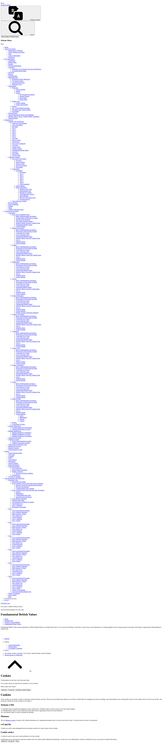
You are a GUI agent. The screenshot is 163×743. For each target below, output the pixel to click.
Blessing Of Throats (26, 192)
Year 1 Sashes (16, 520)
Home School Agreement (19, 470)
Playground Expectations (27, 94)
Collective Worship (14, 157)
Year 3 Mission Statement (19, 539)
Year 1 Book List (17, 515)
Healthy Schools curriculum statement (27, 312)
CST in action (16, 155)
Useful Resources (17, 544)
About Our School (10, 49)
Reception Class (13, 480)
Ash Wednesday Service (27, 194)
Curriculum (11, 213)
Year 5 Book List (17, 570)
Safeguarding (12, 86)
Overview (15, 138)
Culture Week (16, 147)
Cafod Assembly (25, 184)
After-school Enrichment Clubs (17, 444)
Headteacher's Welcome (15, 50)
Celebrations (16, 169)
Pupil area (15, 88)
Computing (15, 331)
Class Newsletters (17, 125)
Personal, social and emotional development (29, 485)
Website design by (13, 655)
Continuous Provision (14, 438)
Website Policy (12, 647)
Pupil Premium (12, 76)
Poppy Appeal (16, 140)
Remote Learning (13, 448)
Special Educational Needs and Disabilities (21, 115)
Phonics (14, 422)
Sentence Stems (20, 241)
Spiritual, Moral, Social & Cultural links (28, 289)
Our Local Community (19, 143)
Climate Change (17, 148)
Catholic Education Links (15, 209)
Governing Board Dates (19, 71)
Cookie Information (14, 645)
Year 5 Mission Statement (19, 566)
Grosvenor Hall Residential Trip (21, 592)
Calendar (11, 456)
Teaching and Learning (11, 211)
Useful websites (20, 89)
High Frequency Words (19, 514)
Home (6, 47)
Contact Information (14, 55)
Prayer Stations (20, 162)
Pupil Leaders (12, 595)
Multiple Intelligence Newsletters (22, 436)
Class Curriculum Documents (21, 510)
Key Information (9, 59)
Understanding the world (23, 495)
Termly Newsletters (14, 593)
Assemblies (19, 170)
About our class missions (19, 123)
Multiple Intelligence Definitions (21, 433)
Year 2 (14, 130)
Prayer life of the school (19, 159)
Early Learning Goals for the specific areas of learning (28, 490)
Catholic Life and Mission (16, 121)
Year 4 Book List (17, 556)
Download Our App (11, 598)
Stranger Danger (24, 96)
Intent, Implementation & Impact (25, 384)
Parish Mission (24, 196)
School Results (12, 113)
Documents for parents (19, 482)
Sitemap (7, 638)
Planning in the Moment (23, 219)
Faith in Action (20, 164)
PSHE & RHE (16, 399)
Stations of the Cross (26, 189)
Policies (10, 74)
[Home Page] (5, 603)
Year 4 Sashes (16, 561)
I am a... (18, 240)
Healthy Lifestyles (17, 471)
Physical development (22, 487)
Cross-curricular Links (22, 235)
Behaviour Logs (17, 84)
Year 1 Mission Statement (19, 512)
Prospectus (11, 57)
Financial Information (14, 66)
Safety (21, 416)
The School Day (17, 468)
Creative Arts (16, 348)
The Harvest (15, 142)
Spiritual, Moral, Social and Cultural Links (28, 255)
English (14, 245)
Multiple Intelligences (14, 431)
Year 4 (14, 133)
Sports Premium (13, 118)
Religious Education (18, 228)
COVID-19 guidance (14, 477)
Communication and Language (25, 488)
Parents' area (16, 101)
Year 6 (14, 137)
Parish (10, 208)
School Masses (20, 186)
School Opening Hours (15, 453)
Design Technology (18, 365)
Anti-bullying (16, 475)
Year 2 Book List (17, 529)
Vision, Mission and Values (16, 52)
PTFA (10, 458)
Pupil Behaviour (13, 77)
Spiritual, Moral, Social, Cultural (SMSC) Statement (23, 116)
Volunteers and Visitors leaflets (21, 110)
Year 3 (14, 132)
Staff (9, 54)
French (14, 382)
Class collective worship (19, 201)
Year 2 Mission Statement (19, 526)
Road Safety (23, 98)
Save (17, 741)
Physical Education (17, 296)
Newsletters (15, 111)
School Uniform (13, 463)
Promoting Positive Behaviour (21, 79)
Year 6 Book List (17, 583)
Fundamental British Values (20, 150)
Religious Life (9, 120)
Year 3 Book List (17, 542)
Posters (18, 93)
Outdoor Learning (13, 439)
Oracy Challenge (17, 505)
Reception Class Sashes (19, 507)
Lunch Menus (12, 460)
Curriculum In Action (18, 424)
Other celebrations (21, 187)
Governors (11, 67)
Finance (22, 419)
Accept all (11, 690)
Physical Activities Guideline (24, 473)
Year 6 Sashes (16, 588)
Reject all (4, 690)
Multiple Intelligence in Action (21, 434)
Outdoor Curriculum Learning (21, 443)
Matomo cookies (10, 720)
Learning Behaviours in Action (21, 429)
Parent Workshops (13, 465)
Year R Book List (17, 504)
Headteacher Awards (14, 446)
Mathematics (16, 262)
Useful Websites (20, 226)
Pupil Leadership (13, 204)
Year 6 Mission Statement (19, 580)
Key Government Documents (21, 108)
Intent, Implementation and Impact (26, 216)
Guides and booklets (22, 104)
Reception (15, 126)
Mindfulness (23, 417)
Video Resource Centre (15, 449)
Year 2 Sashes (16, 534)
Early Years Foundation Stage (21, 214)
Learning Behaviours (18, 83)
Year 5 (14, 135)
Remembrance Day (25, 191)
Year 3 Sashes (16, 548)
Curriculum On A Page (23, 233)
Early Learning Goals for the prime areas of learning (27, 483)
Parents (7, 451)
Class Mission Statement (19, 498)
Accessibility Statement (15, 648)
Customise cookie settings (23, 690)
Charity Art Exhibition (18, 590)
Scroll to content (5, 5)
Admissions (11, 61)
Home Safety (23, 99)
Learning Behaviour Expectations (22, 427)
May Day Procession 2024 (27, 198)
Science (14, 279)
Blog (9, 597)
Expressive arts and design (24, 497)
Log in (6, 600)
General (22, 421)
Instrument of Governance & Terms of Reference (26, 69)
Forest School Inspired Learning (21, 441)
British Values (12, 62)
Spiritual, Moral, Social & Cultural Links (28, 223)
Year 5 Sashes (16, 575)
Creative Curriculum (18, 314)
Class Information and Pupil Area (14, 478)
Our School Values (17, 81)
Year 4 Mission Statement (19, 553)
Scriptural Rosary (25, 199)
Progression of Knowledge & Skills (26, 231)
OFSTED (11, 72)
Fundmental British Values (24, 287)
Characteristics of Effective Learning (27, 218)
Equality (10, 64)
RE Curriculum (12, 203)
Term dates (11, 455)
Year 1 (14, 128)
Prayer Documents (21, 165)
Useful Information (14, 466)
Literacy (18, 492)
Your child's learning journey (24, 221)
